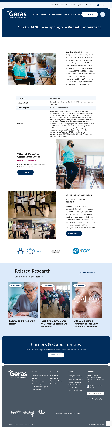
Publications (54, 384)
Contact (89, 14)
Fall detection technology (76, 380)
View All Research (87, 272)
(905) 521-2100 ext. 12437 (96, 386)
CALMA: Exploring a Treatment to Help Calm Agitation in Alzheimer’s (85, 323)
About (35, 14)
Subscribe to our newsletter (59, 5)
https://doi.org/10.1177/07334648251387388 (82, 228)
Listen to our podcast (76, 5)
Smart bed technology (75, 390)
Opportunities (36, 389)
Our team (35, 378)
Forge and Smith (100, 424)
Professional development (40, 387)
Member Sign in (96, 393)
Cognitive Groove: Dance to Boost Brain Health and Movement (54, 323)
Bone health (54, 378)
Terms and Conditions (30, 424)
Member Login (90, 5)
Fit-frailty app (72, 387)
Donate (102, 5)
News (77, 14)
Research (45, 14)
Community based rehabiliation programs (75, 376)
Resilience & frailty (56, 381)
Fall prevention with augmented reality (74, 383)
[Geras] (16, 14)
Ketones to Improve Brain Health (22, 322)
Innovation (56, 14)
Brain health (54, 375)
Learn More (24, 172)
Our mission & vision (38, 381)
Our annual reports (38, 384)
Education (68, 14)
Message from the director (40, 375)
